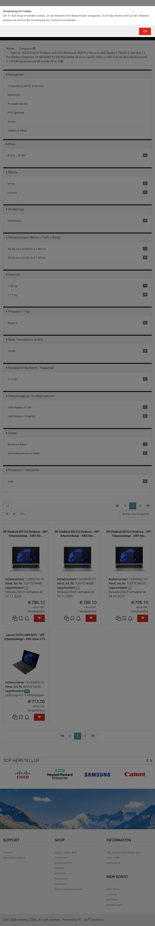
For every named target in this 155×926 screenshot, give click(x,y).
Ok (145, 31)
